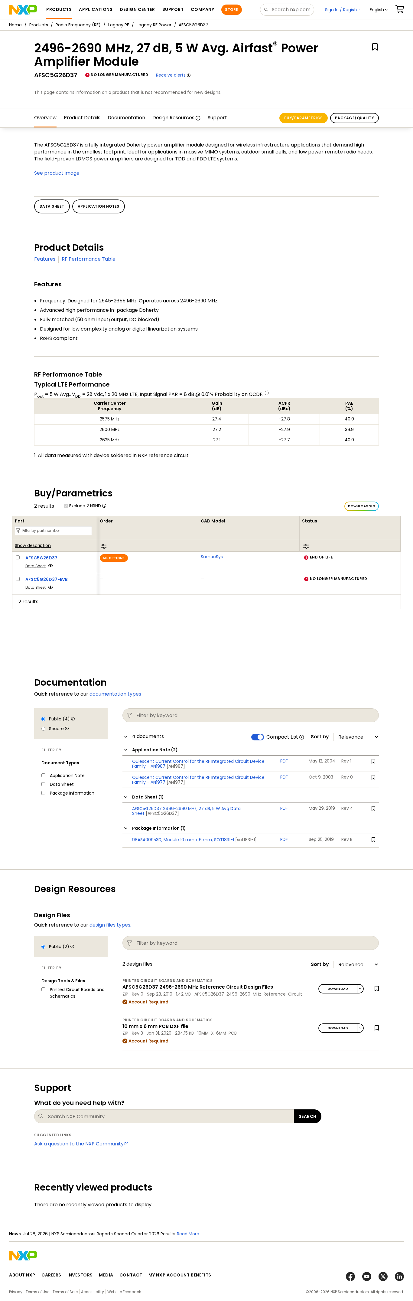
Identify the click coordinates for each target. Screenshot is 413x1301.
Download (338, 988)
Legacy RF (118, 25)
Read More (188, 1234)
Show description (33, 545)
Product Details (82, 117)
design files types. (110, 924)
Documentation (126, 117)
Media (106, 1275)
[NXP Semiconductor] (23, 9)
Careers (51, 1275)
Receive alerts (171, 75)
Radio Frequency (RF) (78, 25)
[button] (378, 10)
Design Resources (173, 117)
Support (217, 117)
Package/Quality (354, 117)
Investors (80, 1275)
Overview (45, 117)
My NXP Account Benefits (179, 1275)
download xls (361, 506)
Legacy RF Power (154, 25)
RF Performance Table (88, 258)
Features (44, 258)
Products (38, 25)
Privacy (15, 1291)
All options (114, 558)
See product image (57, 173)
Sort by (320, 736)
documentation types (115, 693)
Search (308, 1116)
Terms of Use (37, 1291)
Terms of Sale (65, 1291)
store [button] (231, 9)
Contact (130, 1275)
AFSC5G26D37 (41, 558)
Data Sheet (35, 566)
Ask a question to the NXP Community (79, 1143)
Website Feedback (124, 1291)
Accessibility (92, 1291)
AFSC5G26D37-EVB (46, 579)
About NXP (22, 1275)
